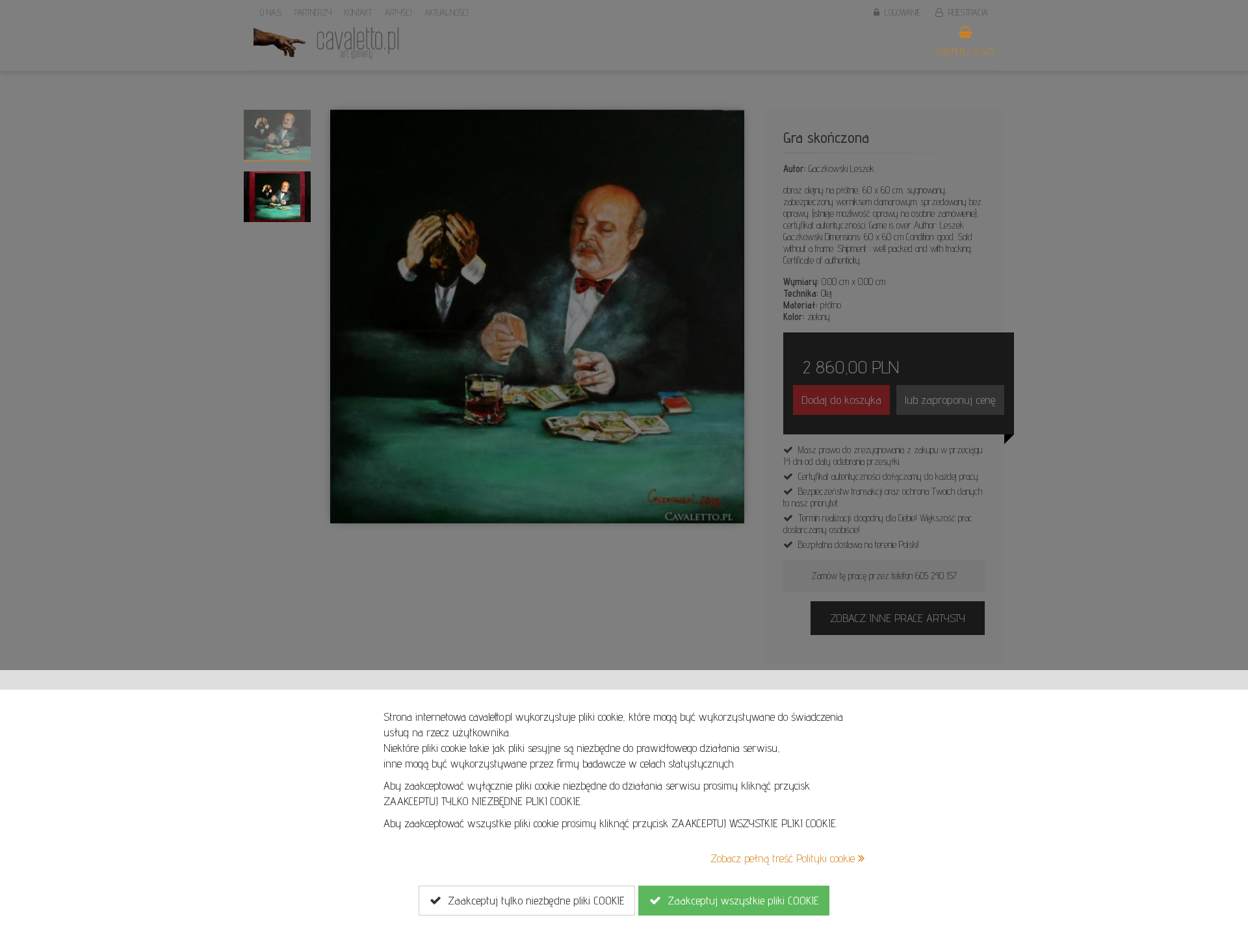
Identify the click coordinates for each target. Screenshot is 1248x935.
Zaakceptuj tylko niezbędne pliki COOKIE (532, 900)
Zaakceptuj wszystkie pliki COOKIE (739, 900)
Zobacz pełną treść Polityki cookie (784, 858)
